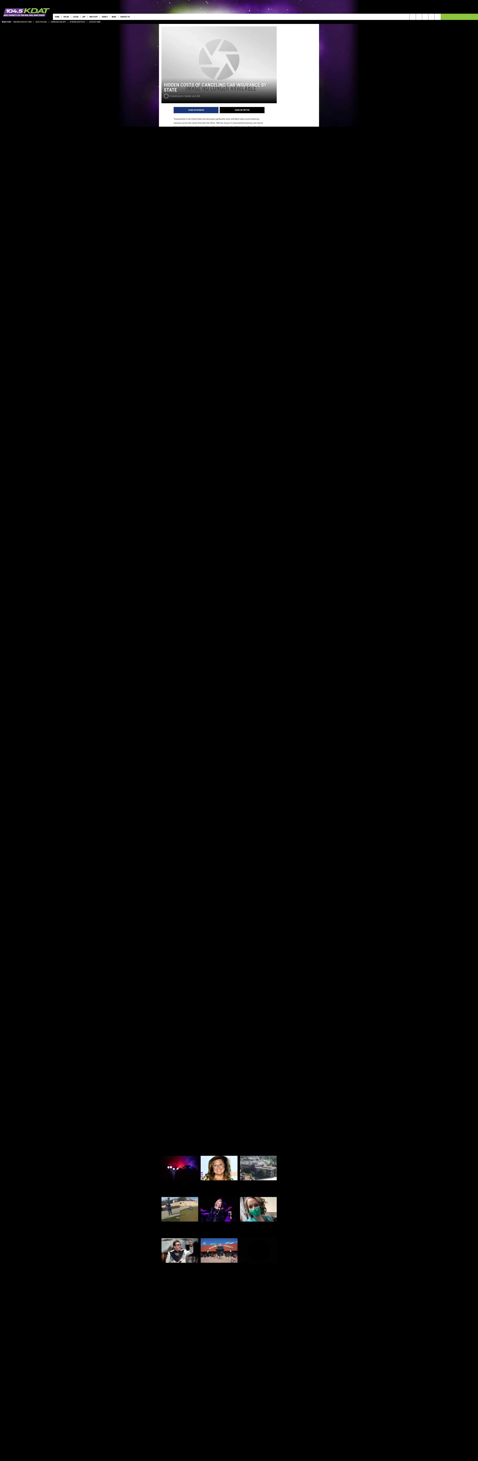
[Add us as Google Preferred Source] (419, 17)
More (114, 17)
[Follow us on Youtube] (438, 17)
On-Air (66, 17)
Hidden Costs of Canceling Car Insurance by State (204, 1115)
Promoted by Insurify (176, 96)
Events (105, 17)
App (83, 17)
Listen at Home (95, 22)
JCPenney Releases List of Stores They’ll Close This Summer (256, 1270)
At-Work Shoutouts (77, 22)
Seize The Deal (41, 22)
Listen (75, 17)
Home (57, 17)
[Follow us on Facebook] (425, 17)
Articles (187, 1125)
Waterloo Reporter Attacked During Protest (178, 1186)
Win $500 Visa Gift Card (22, 22)
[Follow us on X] (431, 17)
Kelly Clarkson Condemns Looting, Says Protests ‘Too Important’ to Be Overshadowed (217, 1229)
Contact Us (125, 17)
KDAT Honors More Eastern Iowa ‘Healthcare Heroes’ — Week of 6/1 (256, 1229)
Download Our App (58, 22)
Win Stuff (94, 17)
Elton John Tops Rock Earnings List (175, 1268)
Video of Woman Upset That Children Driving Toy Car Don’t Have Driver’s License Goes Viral (179, 1229)
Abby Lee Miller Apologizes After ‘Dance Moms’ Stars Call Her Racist (218, 1187)
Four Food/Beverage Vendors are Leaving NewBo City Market (219, 1268)
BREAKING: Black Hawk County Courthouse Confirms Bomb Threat (258, 1187)
